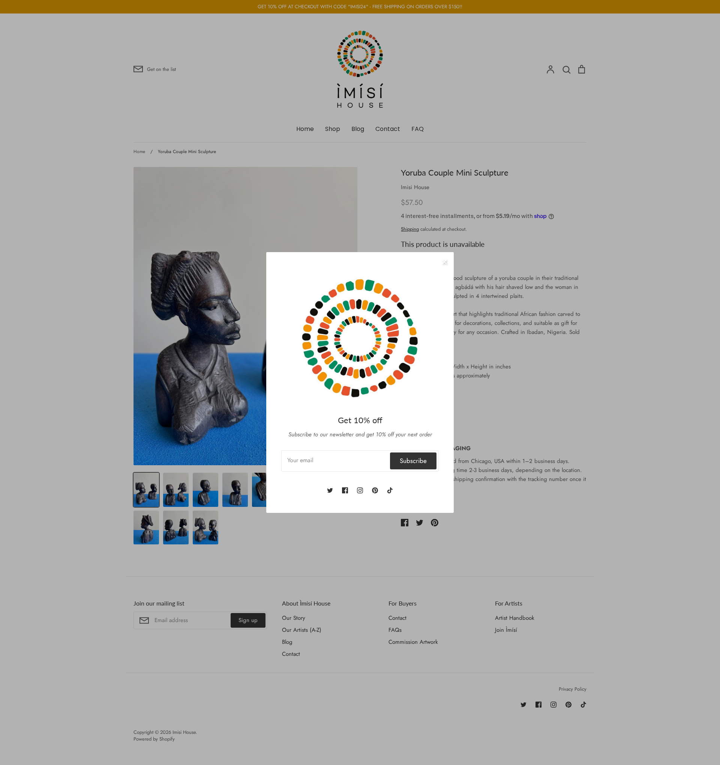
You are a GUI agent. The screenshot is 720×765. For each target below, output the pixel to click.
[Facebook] (345, 490)
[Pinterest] (375, 490)
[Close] (444, 261)
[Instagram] (360, 490)
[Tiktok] (390, 490)
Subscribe (413, 460)
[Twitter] (330, 490)
